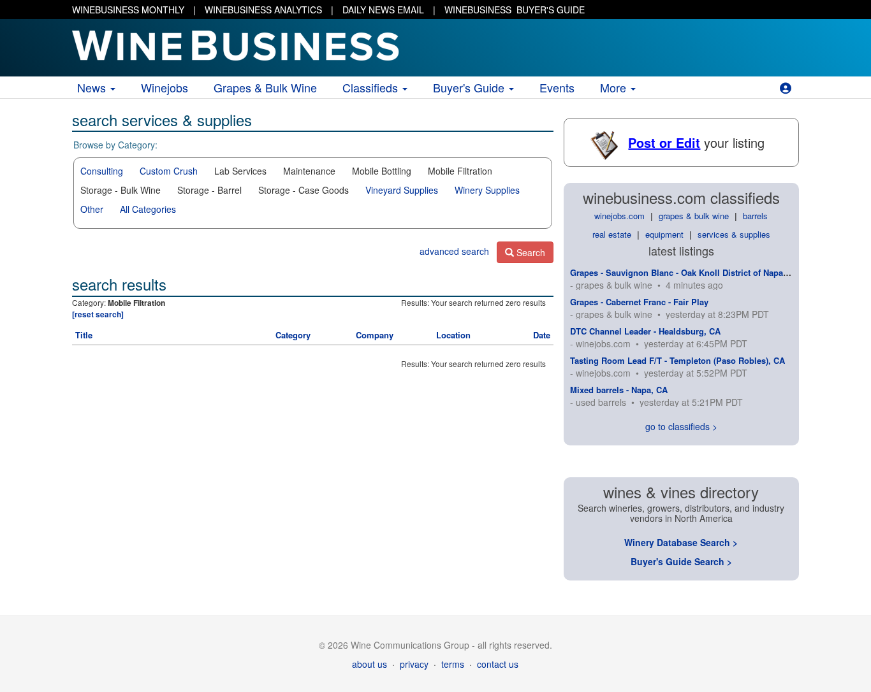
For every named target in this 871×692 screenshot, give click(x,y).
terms (452, 664)
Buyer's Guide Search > (681, 561)
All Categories (148, 209)
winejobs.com (619, 216)
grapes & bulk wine (694, 216)
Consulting (101, 170)
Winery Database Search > (681, 542)
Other (91, 209)
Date (541, 335)
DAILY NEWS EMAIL (383, 9)
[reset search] (98, 314)
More (614, 87)
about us (369, 664)
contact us (497, 664)
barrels (755, 216)
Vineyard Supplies (401, 190)
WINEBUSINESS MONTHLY (128, 9)
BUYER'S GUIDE (514, 9)
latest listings (681, 250)
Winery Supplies (487, 190)
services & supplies (734, 234)
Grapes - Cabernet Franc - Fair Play (639, 302)
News (93, 87)
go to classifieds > (681, 426)
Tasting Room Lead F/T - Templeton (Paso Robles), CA (677, 360)
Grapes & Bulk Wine (265, 87)
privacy (414, 664)
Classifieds (371, 87)
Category (293, 335)
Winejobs (164, 87)
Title (83, 335)
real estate (611, 234)
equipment (664, 234)
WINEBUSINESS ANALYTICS (263, 9)
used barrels (601, 402)
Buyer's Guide (470, 87)
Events (557, 87)
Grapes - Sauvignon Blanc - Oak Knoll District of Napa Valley (689, 272)
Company (374, 335)
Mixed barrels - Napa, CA (619, 390)
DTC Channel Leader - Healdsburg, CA (645, 331)
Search (529, 252)
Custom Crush (169, 170)
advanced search (454, 251)
